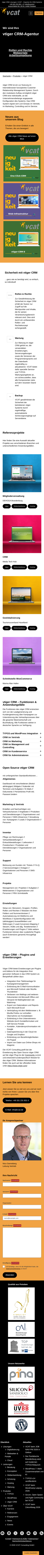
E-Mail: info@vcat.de (14, 1110)
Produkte (17, 76)
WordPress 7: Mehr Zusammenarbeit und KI (34, 1472)
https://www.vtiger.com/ (17, 1066)
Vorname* (10, 1191)
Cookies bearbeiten (30, 1553)
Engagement (12, 1517)
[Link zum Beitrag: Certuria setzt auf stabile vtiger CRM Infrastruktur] (22, 201)
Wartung (10, 1487)
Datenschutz (33, 1539)
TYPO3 (10, 1494)
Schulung (11, 1479)
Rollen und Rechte (20, 50)
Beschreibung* (12, 1225)
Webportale (20, 52)
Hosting (32, 506)
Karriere (39, 13)
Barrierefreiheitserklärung (22, 1541)
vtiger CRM (12, 1502)
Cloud (9, 1460)
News (9, 1521)
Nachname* (11, 1180)
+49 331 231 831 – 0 (16, 4)
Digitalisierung (13, 1450)
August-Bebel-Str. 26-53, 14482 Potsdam (22, 6)
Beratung (11, 1467)
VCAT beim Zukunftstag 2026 (32, 1505)
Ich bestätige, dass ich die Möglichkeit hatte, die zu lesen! (22, 1268)
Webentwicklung (19, 506)
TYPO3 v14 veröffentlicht (30, 1479)
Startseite (7, 76)
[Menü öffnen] (31, 13)
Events (10, 1525)
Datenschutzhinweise (13, 1269)
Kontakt (8, 1539)
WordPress (12, 1498)
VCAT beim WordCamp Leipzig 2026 (33, 1488)
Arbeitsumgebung (20, 55)
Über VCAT (8, 1506)
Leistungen (7, 1464)
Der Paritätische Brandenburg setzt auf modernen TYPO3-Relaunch (33, 1460)
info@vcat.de (29, 4)
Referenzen (12, 1513)
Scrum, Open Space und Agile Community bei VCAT (34, 1498)
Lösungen (7, 1447)
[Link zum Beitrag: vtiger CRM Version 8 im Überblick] (22, 239)
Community (30, 1055)
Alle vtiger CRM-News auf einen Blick (22, 137)
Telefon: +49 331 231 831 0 (17, 1100)
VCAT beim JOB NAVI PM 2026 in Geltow (32, 1449)
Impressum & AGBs (19, 1539)
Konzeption (12, 1471)
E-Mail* (9, 1214)
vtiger (7, 506)
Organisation (7, 1203)
